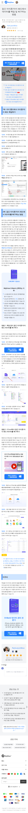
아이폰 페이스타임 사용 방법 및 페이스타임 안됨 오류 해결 (14, 719)
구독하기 (23, 781)
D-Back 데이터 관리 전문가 (14, 618)
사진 (16, 299)
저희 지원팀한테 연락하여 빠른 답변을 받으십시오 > (14, 728)
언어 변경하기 (14, 786)
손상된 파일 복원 (8, 744)
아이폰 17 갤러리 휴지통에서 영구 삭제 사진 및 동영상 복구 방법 (13, 699)
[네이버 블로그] (12, 774)
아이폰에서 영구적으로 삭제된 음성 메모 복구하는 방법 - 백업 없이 (14, 714)
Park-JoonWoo (18, 648)
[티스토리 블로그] (15, 774)
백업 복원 (23, 203)
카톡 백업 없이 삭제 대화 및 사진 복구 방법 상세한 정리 (13, 704)
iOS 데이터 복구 (10, 20)
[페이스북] (21, 774)
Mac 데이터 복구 (7, 747)
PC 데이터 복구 (20, 744)
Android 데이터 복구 (20, 747)
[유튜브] (9, 774)
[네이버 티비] (18, 774)
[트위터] (24, 774)
